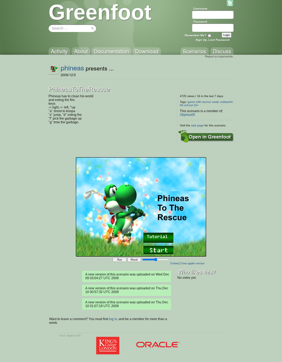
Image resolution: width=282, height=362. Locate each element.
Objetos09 (187, 114)
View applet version (192, 263)
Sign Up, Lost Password (213, 40)
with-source (203, 101)
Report (209, 56)
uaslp (215, 101)
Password (200, 21)
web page (197, 125)
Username (200, 8)
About (62, 335)
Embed (174, 263)
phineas (72, 67)
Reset (134, 259)
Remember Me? (195, 35)
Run (119, 259)
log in (113, 319)
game (191, 101)
